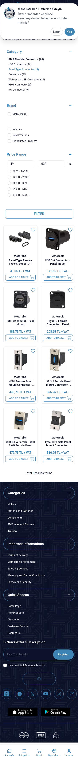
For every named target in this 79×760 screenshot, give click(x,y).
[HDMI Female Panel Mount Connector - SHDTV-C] (20, 360)
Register (63, 654)
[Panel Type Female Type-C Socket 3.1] (20, 238)
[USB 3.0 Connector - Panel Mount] (58, 238)
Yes (69, 31)
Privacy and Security (19, 582)
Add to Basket (18, 277)
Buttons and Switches (20, 510)
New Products (16, 612)
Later (56, 31)
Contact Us (14, 633)
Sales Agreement (18, 568)
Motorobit (20, 256)
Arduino (12, 531)
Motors (12, 504)
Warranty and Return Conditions (26, 575)
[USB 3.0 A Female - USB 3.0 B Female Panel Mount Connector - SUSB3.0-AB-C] (20, 420)
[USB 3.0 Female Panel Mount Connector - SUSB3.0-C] (58, 360)
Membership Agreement (22, 561)
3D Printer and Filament (21, 524)
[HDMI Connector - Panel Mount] (20, 299)
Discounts (14, 619)
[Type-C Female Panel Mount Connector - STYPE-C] (58, 420)
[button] (9, 752)
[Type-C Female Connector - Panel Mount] (58, 299)
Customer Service (18, 626)
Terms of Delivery (18, 555)
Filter (39, 214)
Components (15, 517)
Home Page (14, 606)
